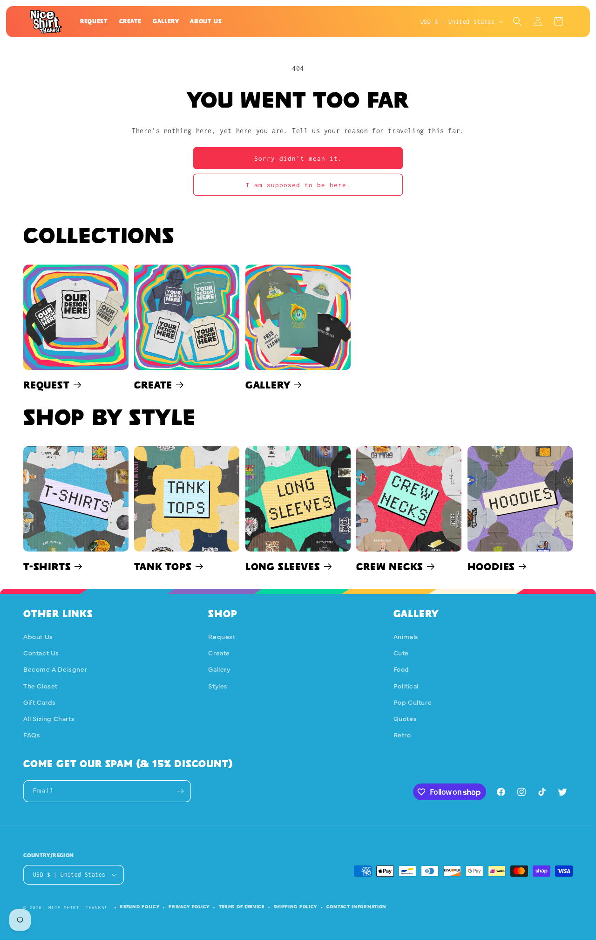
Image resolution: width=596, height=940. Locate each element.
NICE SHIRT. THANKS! (78, 907)
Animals (406, 636)
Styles (218, 685)
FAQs (31, 734)
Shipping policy (296, 906)
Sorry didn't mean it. (298, 158)
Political (406, 685)
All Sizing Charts (48, 718)
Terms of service (241, 906)
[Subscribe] (180, 791)
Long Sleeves (282, 566)
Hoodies (491, 566)
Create (153, 385)
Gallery (268, 385)
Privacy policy (189, 906)
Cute (401, 652)
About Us (38, 636)
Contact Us (41, 652)
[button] (517, 21)
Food (401, 669)
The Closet (40, 685)
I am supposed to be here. (298, 185)
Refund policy (139, 906)
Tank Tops (162, 566)
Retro (402, 734)
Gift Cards (39, 702)
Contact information (356, 906)
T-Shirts (47, 566)
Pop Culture (412, 702)
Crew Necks (389, 566)
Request (46, 385)
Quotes (405, 718)
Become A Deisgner (55, 669)
